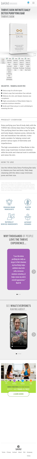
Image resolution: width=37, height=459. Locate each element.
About (20, 452)
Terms (3, 452)
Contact (14, 452)
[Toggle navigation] (33, 3)
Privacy (9, 452)
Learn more (18, 394)
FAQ (24, 452)
